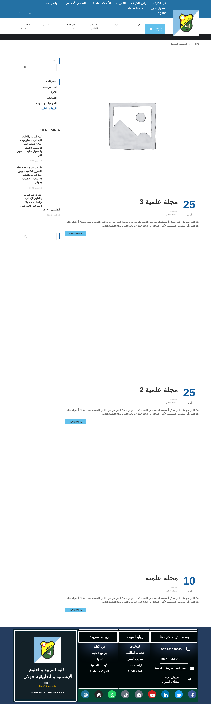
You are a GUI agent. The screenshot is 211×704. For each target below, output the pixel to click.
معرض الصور (135, 658)
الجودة (138, 24)
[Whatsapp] (112, 694)
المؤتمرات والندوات (46, 103)
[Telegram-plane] (139, 694)
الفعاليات (47, 24)
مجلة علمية (161, 578)
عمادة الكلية (135, 671)
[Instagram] (98, 694)
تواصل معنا (51, 3)
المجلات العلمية (171, 214)
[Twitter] (179, 694)
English (161, 13)
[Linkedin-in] (165, 694)
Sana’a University (47, 686)
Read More (75, 233)
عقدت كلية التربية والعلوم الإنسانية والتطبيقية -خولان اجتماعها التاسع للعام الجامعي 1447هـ (40, 202)
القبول (122, 3)
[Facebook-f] (192, 694)
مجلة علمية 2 (159, 390)
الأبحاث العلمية (102, 3)
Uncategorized (48, 87)
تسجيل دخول (158, 8)
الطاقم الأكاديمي (75, 3)
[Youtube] (152, 694)
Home (196, 43)
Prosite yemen (55, 692)
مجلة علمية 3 (159, 201)
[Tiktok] (125, 694)
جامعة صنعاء (135, 8)
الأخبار (53, 92)
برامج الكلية (140, 3)
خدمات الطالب (135, 652)
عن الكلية (160, 3)
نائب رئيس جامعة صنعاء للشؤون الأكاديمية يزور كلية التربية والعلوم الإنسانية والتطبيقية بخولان (29, 175)
